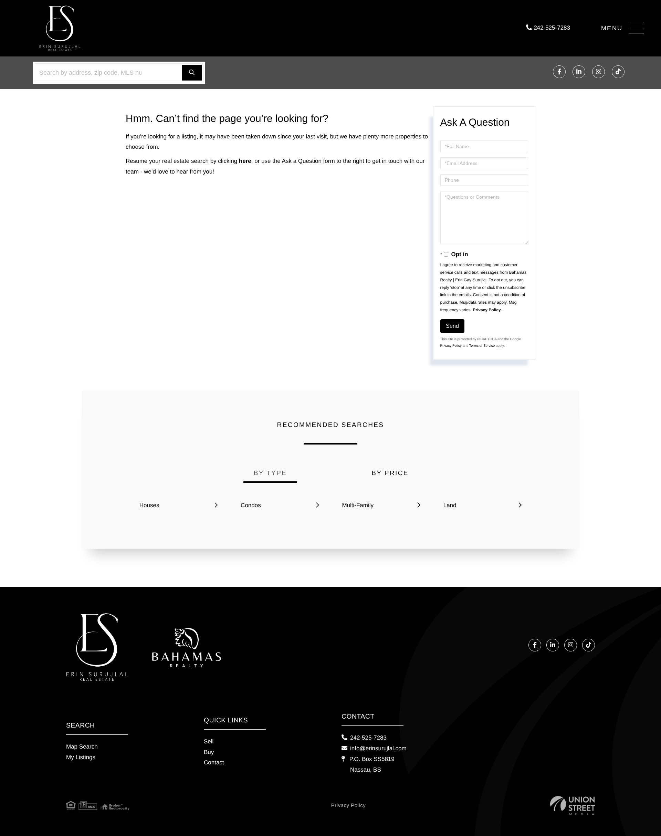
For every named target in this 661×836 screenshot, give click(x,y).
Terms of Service (482, 346)
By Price (390, 473)
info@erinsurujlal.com (378, 748)
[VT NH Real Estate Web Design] (572, 806)
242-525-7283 (551, 27)
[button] (192, 73)
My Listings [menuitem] (80, 757)
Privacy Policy (487, 309)
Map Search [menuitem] (82, 746)
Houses (149, 505)
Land (450, 505)
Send (452, 326)
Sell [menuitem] (208, 741)
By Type (270, 473)
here (245, 161)
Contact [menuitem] (214, 762)
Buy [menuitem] (209, 752)
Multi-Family (358, 505)
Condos (251, 505)
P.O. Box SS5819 (371, 764)
